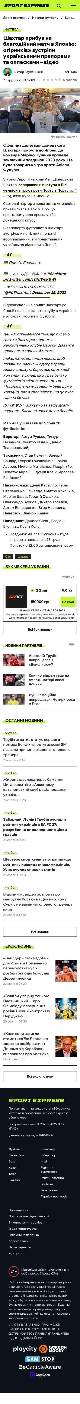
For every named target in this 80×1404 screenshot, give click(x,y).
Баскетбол (16, 1155)
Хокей (13, 1168)
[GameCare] (40, 1375)
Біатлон (14, 1180)
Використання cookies (25, 1222)
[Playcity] (25, 1349)
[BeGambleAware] (40, 1367)
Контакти (16, 1253)
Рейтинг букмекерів (49, 1170)
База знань (49, 1190)
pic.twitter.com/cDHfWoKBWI (29, 279)
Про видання (18, 1210)
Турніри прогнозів (54, 1196)
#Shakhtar (56, 273)
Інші (44, 1161)
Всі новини (40, 932)
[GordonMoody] (53, 1349)
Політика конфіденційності (29, 1216)
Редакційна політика (24, 1235)
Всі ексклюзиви (40, 1076)
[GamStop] (40, 1359)
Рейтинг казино (52, 1178)
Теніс (12, 1174)
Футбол (12, 29)
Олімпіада (48, 1149)
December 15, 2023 (49, 292)
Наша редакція (20, 1247)
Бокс (12, 1161)
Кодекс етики (19, 1241)
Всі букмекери (40, 629)
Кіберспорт (49, 1155)
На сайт (68, 602)
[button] (59, 6)
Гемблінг (47, 1184)
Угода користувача (23, 1229)
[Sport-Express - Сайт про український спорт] (24, 5)
